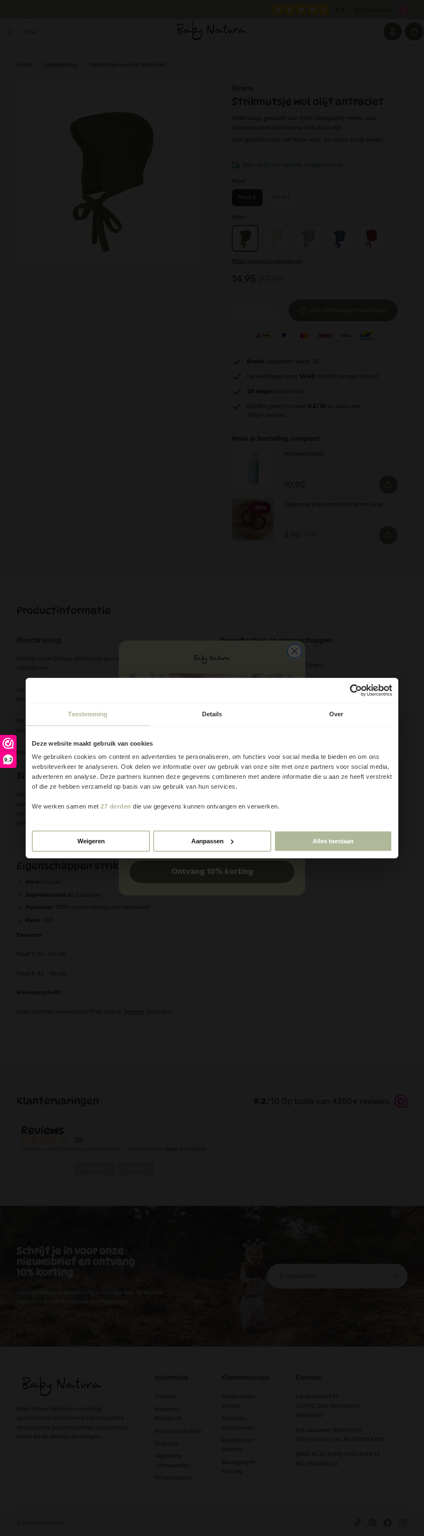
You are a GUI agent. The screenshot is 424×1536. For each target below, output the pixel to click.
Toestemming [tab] (87, 714)
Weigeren (91, 841)
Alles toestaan (333, 841)
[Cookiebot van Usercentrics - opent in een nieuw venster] (356, 690)
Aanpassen (207, 841)
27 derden (116, 806)
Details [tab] (212, 714)
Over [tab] (336, 714)
